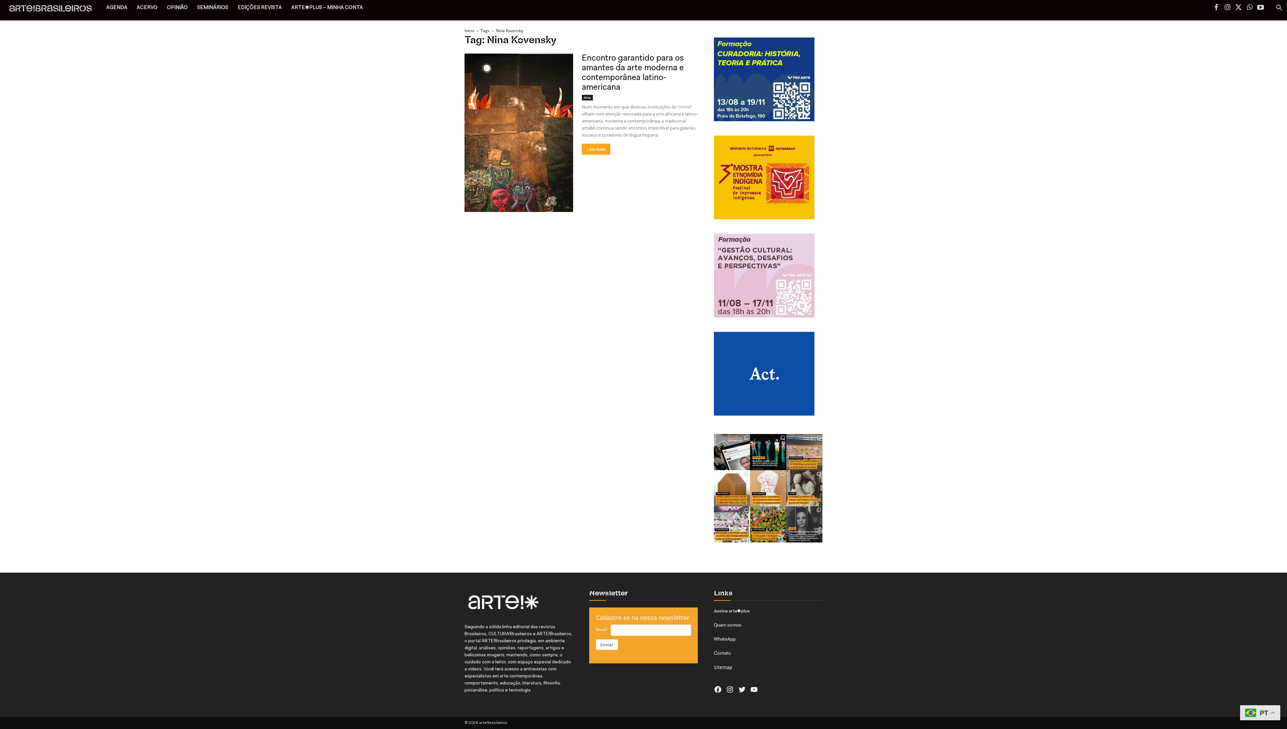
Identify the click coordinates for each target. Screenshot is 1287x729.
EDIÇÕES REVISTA (260, 7)
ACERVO (147, 7)
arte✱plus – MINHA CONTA (327, 7)
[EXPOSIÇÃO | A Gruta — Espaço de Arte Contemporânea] (732, 524)
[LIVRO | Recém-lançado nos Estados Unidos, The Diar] (804, 524)
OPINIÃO (177, 7)
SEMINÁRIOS (212, 7)
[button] (1279, 8)
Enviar (607, 645)
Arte (587, 97)
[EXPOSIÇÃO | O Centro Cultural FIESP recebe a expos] (768, 452)
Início (469, 30)
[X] (1238, 8)
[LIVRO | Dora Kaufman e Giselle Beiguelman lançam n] (804, 488)
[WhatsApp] (1249, 8)
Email (601, 629)
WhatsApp (725, 639)
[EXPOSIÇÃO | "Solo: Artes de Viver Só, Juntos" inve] (732, 488)
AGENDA (116, 7)
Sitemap (723, 667)
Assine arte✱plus (732, 611)
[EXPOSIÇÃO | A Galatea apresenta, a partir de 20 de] (768, 524)
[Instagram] (1227, 8)
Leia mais (596, 149)
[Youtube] (1260, 8)
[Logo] (54, 10)
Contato (722, 653)
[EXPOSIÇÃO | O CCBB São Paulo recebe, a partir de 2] (768, 488)
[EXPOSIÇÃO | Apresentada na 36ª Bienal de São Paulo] (804, 452)
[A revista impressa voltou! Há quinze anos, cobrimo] (732, 452)
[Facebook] (1216, 8)
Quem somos (727, 625)
